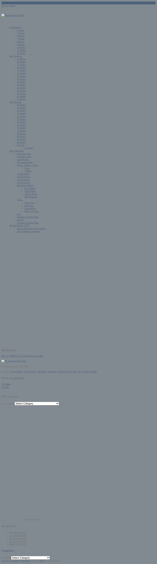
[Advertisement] (78, 262)
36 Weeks (21, 128)
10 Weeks (21, 47)
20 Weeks (21, 79)
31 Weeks (21, 113)
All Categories (8, 403)
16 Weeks (21, 67)
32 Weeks (21, 116)
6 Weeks (21, 36)
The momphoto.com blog (28, 231)
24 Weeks (21, 90)
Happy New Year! (17, 544)
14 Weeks (21, 62)
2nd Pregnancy (23, 176)
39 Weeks (21, 136)
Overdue (21, 145)
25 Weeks (21, 93)
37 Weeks (21, 131)
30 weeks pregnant (17, 535)
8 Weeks (21, 41)
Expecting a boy (24, 153)
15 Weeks (21, 64)
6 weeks (5, 387)
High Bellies (30, 191)
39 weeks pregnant (17, 532)
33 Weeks (21, 119)
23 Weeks (21, 87)
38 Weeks (21, 133)
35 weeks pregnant (17, 538)
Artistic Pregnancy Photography (31, 228)
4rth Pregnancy (24, 182)
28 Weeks (21, 105)
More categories (16, 151)
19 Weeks (21, 76)
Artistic (20, 220)
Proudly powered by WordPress (16, 561)
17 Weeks (21, 70)
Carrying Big (23, 159)
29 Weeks (21, 108)
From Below (30, 208)
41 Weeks (29, 148)
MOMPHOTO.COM (19, 225)
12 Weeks (21, 53)
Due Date (21, 142)
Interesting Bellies (25, 185)
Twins (27, 168)
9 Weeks (21, 44)
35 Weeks (21, 125)
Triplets (28, 171)
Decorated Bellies (25, 162)
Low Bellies (30, 188)
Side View (29, 205)
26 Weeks (21, 96)
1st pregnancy (23, 174)
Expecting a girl (24, 156)
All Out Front (31, 194)
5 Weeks (21, 33)
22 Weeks (21, 85)
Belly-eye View (31, 211)
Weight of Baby (90, 371)
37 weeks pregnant (17, 541)
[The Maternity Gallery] (13, 15)
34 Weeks (21, 122)
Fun (18, 214)
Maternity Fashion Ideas (28, 217)
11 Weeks (21, 50)
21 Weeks (21, 82)
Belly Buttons (31, 197)
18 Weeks (21, 73)
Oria (41, 561)
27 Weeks (21, 99)
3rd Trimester (15, 102)
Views (20, 199)
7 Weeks (21, 39)
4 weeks (20, 30)
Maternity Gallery (36, 356)
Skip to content (8, 5)
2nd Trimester (15, 56)
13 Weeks (21, 59)
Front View (30, 202)
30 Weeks (21, 110)
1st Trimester (15, 27)
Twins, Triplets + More (27, 165)
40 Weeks (21, 139)
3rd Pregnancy (23, 179)
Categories (6, 558)
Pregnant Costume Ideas (28, 222)
